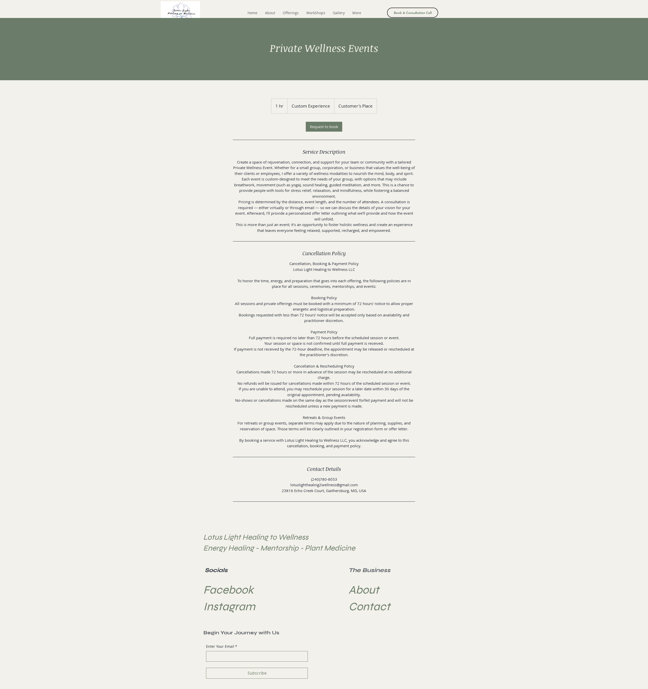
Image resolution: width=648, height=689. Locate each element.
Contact (369, 606)
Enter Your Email (221, 646)
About (364, 590)
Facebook (228, 590)
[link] (324, 127)
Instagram (229, 606)
